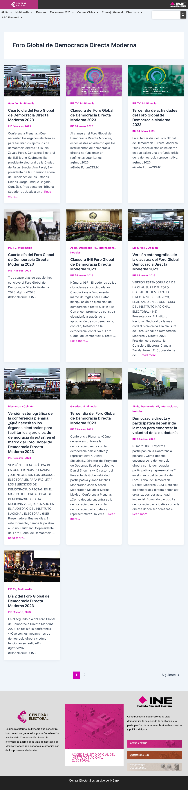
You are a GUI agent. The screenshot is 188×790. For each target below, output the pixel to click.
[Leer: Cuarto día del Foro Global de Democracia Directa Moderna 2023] (32, 80)
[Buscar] (183, 15)
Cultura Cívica (86, 12)
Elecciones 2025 (60, 12)
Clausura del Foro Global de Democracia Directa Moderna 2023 (91, 115)
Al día (4, 12)
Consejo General (112, 12)
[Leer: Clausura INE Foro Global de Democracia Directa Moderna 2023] (94, 224)
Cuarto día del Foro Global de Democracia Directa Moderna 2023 (31, 115)
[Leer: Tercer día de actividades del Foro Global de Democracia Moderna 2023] (156, 80)
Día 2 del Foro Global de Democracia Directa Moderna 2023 (29, 601)
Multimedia (22, 12)
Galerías (13, 103)
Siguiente (171, 675)
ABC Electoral (10, 17)
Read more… (79, 341)
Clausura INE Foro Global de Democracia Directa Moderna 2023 (92, 264)
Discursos (132, 12)
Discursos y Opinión (145, 247)
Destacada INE (88, 247)
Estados (41, 12)
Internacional (107, 247)
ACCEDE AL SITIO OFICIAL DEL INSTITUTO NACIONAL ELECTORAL (93, 757)
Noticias (75, 252)
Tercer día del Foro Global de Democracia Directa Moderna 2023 (92, 418)
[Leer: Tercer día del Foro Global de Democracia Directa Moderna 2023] (94, 383)
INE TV (74, 103)
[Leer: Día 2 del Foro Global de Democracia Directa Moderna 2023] (32, 566)
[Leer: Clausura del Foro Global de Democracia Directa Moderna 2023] (94, 80)
